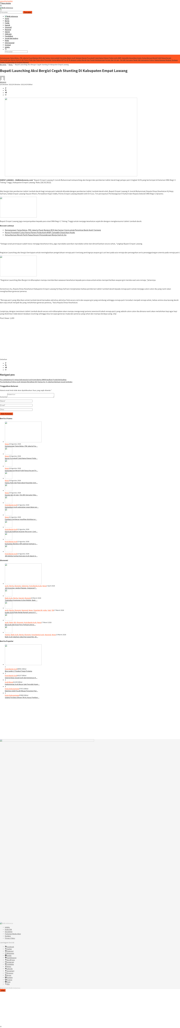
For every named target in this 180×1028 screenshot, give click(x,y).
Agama (7, 635)
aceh (6, 586)
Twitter (9, 949)
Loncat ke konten (6, 1)
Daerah (21, 598)
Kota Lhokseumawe (12, 689)
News (7, 444)
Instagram (10, 962)
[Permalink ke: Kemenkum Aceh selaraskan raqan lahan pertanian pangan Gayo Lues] (8, 503)
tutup (3, 990)
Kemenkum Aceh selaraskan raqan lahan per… (22, 507)
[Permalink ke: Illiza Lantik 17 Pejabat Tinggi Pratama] (23, 664)
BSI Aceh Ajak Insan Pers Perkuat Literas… (20, 625)
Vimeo (9, 966)
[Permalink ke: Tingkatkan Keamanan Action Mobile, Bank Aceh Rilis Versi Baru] (8, 596)
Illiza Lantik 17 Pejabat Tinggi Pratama (18, 671)
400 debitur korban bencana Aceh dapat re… (21, 556)
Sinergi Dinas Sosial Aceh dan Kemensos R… (21, 678)
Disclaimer (8, 932)
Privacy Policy (10, 938)
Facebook (10, 947)
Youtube (10, 977)
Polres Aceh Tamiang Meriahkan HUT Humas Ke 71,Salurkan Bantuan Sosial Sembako (36, 382)
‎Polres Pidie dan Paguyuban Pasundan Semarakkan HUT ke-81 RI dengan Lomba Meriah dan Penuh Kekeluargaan (64, 60)
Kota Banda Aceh (11, 505)
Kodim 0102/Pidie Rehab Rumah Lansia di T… (21, 612)
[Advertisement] (73, 338)
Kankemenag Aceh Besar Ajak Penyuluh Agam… (22, 684)
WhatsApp (10, 953)
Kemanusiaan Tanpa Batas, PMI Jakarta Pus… (21, 446)
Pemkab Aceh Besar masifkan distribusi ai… (21, 519)
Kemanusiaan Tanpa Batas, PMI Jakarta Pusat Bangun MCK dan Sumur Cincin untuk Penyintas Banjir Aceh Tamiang (41, 58)
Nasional (25, 610)
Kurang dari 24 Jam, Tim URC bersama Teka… (21, 495)
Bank (11, 622)
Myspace (10, 973)
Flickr (9, 982)
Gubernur (25, 586)
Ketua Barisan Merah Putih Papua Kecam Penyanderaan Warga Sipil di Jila (35, 235)
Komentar (3, 397)
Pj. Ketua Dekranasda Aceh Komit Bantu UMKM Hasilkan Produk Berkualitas (33, 379)
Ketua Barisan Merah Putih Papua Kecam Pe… (21, 470)
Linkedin (10, 969)
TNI (53, 610)
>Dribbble (10, 964)
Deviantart (10, 971)
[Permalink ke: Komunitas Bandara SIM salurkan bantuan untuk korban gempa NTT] (8, 539)
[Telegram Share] (6, 93)
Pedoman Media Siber (13, 934)
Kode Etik (8, 929)
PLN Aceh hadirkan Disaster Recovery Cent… (21, 531)
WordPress (11, 960)
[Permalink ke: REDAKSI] (2, 80)
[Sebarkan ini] (6, 88)
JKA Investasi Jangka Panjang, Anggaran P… (21, 588)
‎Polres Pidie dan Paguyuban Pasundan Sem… (21, 483)
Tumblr (9, 955)
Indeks (7, 927)
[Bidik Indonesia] (6, 8)
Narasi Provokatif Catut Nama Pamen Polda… (21, 458)
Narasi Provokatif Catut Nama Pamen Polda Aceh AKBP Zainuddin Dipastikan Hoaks (112, 58)
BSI (15, 622)
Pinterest (10, 951)
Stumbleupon (11, 958)
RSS (8, 984)
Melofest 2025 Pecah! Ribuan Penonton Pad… (21, 691)
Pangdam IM (38, 610)
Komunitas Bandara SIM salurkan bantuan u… (21, 544)
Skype (9, 975)
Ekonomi (18, 586)
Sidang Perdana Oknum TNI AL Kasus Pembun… (22, 697)
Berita (11, 586)
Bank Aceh (8, 598)
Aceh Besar (9, 682)
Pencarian (27, 12)
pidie (45, 610)
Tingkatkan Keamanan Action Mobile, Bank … (21, 600)
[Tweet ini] (6, 90)
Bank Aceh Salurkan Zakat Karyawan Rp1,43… (21, 637)
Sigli (49, 610)
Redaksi (8, 936)
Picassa (9, 980)
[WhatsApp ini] (6, 95)
